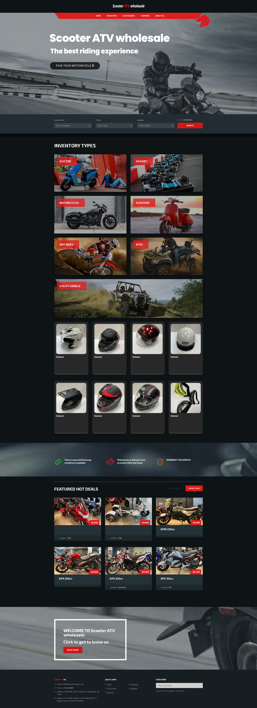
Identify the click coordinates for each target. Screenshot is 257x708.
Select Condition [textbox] (63, 125)
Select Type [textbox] (103, 125)
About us (159, 16)
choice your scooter (176, 68)
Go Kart (141, 161)
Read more (73, 650)
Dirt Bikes (66, 244)
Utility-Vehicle (70, 286)
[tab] (175, 488)
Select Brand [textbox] (144, 125)
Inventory (112, 16)
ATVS (139, 244)
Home (98, 16)
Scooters (142, 202)
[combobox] (73, 125)
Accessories (129, 16)
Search (190, 125)
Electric (65, 161)
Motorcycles (69, 202)
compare (145, 16)
